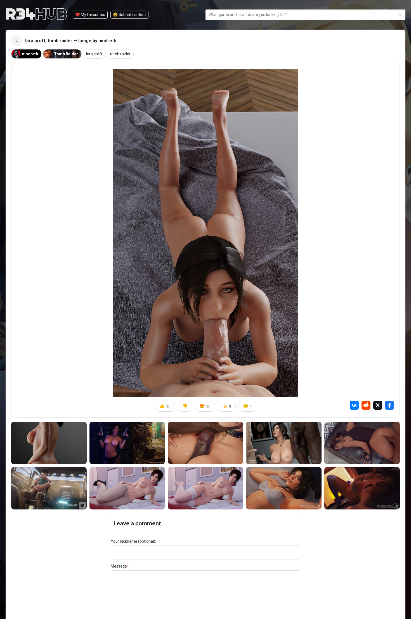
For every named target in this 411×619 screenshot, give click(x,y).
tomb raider (120, 54)
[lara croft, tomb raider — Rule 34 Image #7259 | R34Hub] (127, 488)
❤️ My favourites (90, 14)
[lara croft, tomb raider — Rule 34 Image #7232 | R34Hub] (284, 488)
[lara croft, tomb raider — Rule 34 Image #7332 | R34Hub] (127, 443)
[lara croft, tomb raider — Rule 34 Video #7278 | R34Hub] (49, 488)
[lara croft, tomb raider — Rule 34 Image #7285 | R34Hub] (362, 443)
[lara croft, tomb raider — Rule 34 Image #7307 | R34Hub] (205, 443)
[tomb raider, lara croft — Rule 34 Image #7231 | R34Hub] (362, 488)
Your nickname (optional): (133, 541)
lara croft (94, 54)
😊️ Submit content (129, 14)
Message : (121, 566)
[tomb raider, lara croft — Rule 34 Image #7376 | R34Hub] (49, 443)
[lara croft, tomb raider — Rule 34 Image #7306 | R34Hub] (284, 443)
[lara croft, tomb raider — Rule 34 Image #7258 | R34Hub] (205, 488)
